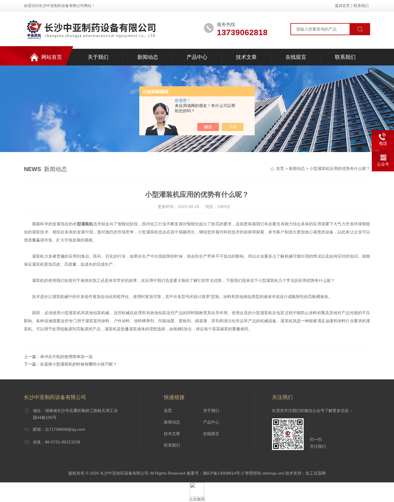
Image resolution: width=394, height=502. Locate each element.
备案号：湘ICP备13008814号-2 (215, 473)
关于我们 (98, 57)
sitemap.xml (273, 473)
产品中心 (197, 57)
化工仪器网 (315, 473)
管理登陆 (253, 473)
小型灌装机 (83, 224)
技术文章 (246, 57)
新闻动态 (147, 57)
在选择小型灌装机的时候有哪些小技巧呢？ (78, 364)
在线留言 (296, 57)
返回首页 (342, 5)
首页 (280, 168)
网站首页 (51, 57)
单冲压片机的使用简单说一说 (66, 356)
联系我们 (361, 5)
